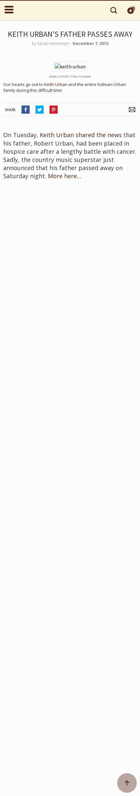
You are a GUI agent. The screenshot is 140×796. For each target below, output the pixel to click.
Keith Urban (55, 84)
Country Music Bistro (43, 10)
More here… (65, 176)
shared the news (99, 135)
